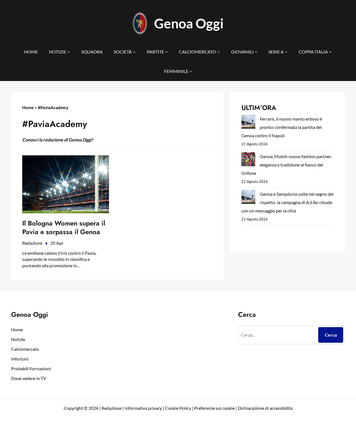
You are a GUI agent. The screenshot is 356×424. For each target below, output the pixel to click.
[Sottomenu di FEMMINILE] (190, 71)
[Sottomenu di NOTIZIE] (68, 51)
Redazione (32, 243)
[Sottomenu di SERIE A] (286, 51)
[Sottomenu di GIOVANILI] (256, 51)
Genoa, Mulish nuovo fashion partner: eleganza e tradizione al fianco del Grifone (286, 165)
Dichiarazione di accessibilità (265, 408)
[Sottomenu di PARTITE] (166, 51)
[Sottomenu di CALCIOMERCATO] (218, 51)
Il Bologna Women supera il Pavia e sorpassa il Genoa (63, 227)
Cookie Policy (178, 408)
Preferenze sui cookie (214, 408)
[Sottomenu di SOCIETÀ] (134, 51)
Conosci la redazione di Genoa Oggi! (57, 139)
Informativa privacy (143, 408)
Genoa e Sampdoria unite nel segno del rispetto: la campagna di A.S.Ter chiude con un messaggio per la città (287, 202)
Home (28, 107)
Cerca (331, 334)
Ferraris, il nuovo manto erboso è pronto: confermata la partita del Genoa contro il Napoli (281, 127)
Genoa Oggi (189, 23)
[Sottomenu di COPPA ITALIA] (330, 51)
